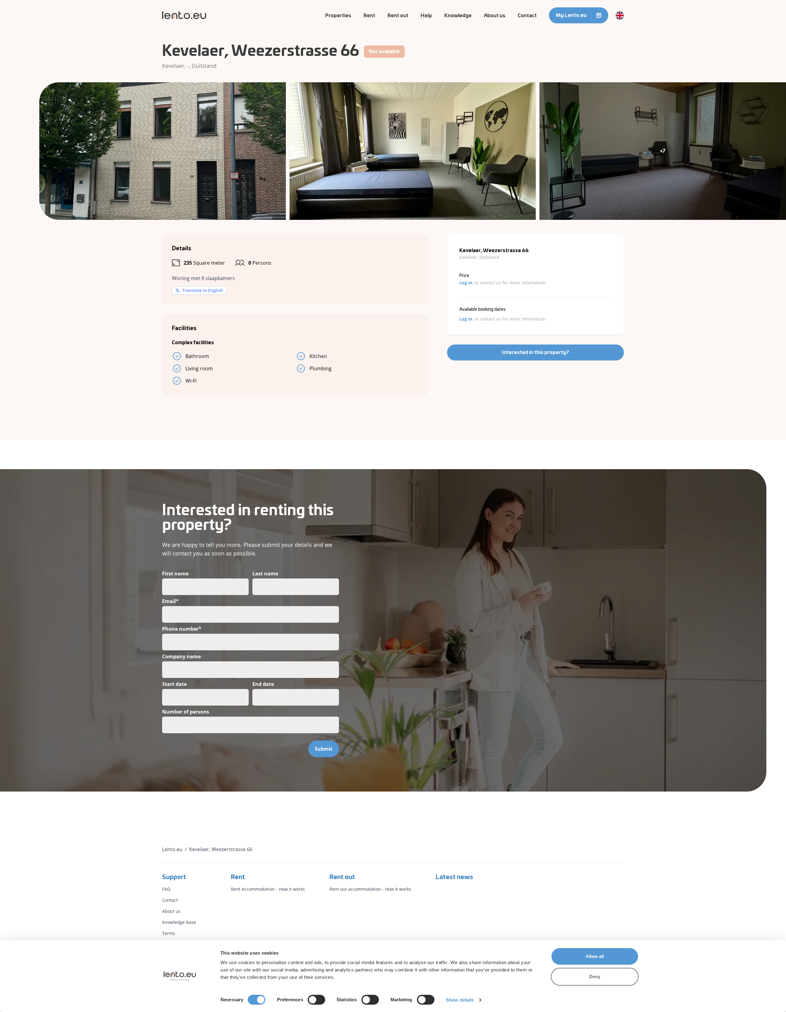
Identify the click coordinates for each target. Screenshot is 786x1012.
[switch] (316, 1000)
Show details (460, 999)
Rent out (397, 15)
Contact (527, 15)
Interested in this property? (535, 352)
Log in (465, 283)
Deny (594, 976)
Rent (369, 15)
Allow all (595, 956)
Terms (168, 933)
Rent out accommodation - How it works (370, 889)
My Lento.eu (571, 15)
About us (494, 15)
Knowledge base (179, 922)
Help (426, 15)
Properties (338, 15)
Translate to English (202, 290)
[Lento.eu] (184, 15)
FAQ (166, 889)
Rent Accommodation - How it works (268, 889)
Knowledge (458, 15)
